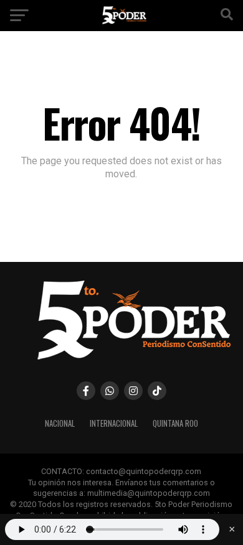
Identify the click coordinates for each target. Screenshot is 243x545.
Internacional (114, 423)
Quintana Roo (175, 423)
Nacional (60, 423)
